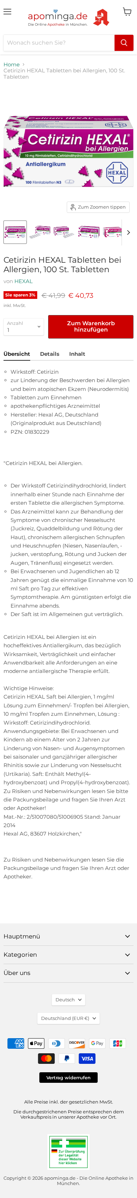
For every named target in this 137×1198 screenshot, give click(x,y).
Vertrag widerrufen (68, 1077)
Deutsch (65, 999)
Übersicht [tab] (17, 354)
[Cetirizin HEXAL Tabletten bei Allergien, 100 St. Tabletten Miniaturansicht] (15, 232)
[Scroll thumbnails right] (127, 233)
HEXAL (23, 281)
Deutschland (65, 1018)
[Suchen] (124, 43)
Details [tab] (49, 354)
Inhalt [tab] (77, 354)
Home (12, 64)
